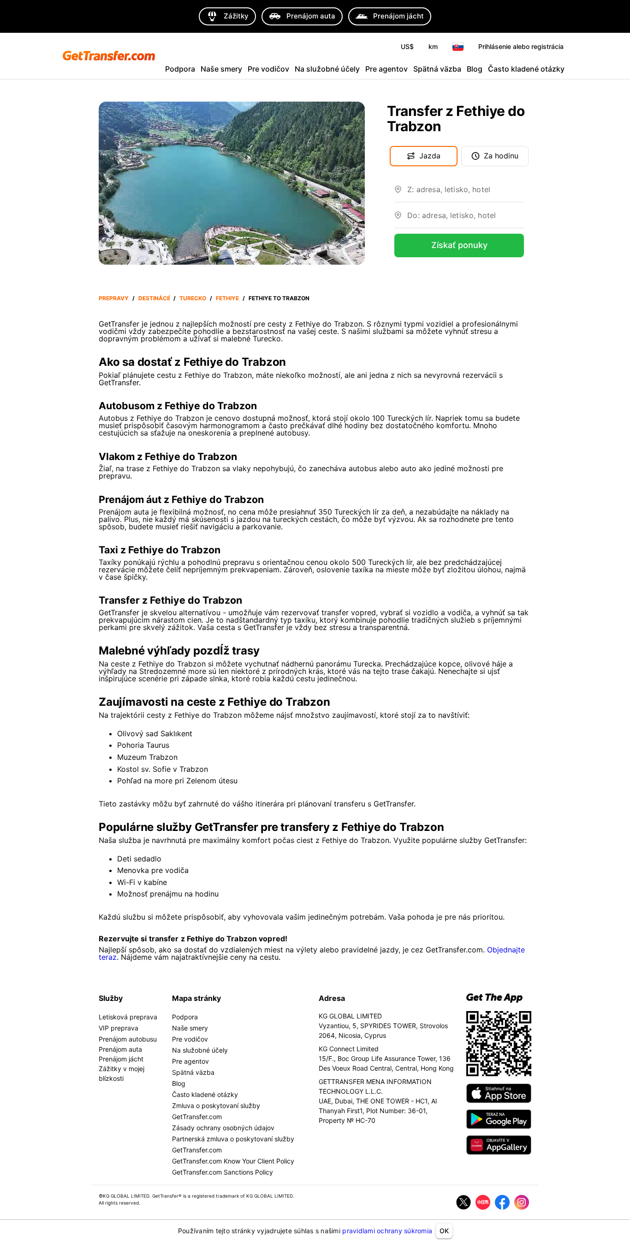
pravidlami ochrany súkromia (387, 1231)
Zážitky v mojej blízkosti (121, 1073)
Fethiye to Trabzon (279, 298)
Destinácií (154, 298)
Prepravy (114, 298)
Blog (474, 68)
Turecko (192, 298)
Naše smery (221, 68)
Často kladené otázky (526, 68)
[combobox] (465, 193)
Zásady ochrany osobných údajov (223, 1128)
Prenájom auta (120, 1049)
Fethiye (227, 298)
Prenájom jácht (121, 1059)
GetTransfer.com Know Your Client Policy (233, 1161)
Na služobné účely (327, 68)
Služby (111, 998)
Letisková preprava (128, 1017)
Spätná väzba (437, 68)
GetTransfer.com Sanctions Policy (222, 1172)
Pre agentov (386, 68)
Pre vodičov (268, 68)
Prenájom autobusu (128, 1039)
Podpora (180, 68)
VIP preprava (118, 1028)
